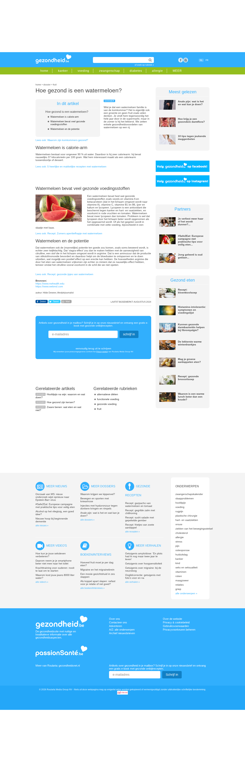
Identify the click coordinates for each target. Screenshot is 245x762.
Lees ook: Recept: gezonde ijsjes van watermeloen (64, 274)
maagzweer (182, 580)
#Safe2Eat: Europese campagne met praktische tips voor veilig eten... (190, 240)
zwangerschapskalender (189, 494)
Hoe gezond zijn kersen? (61, 402)
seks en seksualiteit (186, 567)
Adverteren (115, 626)
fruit (99, 408)
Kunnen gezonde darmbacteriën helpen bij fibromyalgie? (191, 327)
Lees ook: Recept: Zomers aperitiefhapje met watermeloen (69, 233)
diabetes (136, 70)
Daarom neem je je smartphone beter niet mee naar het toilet (54, 562)
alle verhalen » (132, 582)
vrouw (178, 524)
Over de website (172, 618)
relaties (179, 584)
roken (178, 576)
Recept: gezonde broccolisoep (188, 378)
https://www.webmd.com (49, 286)
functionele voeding (108, 399)
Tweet (56, 301)
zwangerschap (109, 70)
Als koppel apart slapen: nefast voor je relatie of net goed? (97, 582)
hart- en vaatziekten (186, 520)
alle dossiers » (87, 520)
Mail (68, 301)
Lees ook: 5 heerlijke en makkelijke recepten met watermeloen (71, 166)
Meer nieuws (56, 486)
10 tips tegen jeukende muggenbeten (192, 137)
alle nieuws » (42, 525)
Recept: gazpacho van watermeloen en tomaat (138, 504)
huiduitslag (181, 554)
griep (178, 589)
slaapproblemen (184, 498)
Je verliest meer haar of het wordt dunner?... (190, 221)
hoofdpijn (180, 502)
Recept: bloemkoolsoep (187, 291)
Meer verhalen (148, 545)
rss (185, 60)
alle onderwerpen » (186, 593)
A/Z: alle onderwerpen (122, 629)
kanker (63, 70)
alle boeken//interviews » (92, 588)
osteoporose (182, 550)
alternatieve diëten (107, 394)
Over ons (114, 618)
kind (177, 563)
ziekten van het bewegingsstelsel (194, 528)
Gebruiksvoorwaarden (176, 626)
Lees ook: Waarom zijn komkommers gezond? (62, 140)
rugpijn (179, 511)
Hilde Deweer (49, 292)
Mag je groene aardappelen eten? (189, 360)
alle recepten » (132, 531)
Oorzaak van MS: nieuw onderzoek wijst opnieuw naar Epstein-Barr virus (52, 497)
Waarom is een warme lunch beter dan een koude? (191, 396)
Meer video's (56, 545)
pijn (177, 545)
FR (207, 60)
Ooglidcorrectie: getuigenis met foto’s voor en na (143, 576)
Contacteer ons (118, 622)
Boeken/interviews (95, 554)
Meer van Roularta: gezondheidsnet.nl (58, 665)
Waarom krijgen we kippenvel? (97, 494)
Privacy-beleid (102, 352)
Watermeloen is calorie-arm (64, 116)
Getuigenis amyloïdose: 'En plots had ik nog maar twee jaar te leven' (143, 556)
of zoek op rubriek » (144, 65)
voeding (83, 70)
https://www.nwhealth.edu (50, 283)
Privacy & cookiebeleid (176, 622)
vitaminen (180, 571)
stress (178, 541)
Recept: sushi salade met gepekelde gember (139, 519)
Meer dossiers (103, 486)
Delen (43, 301)
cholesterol (181, 532)
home (44, 70)
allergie (157, 70)
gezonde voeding (107, 404)
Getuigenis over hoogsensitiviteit (143, 563)
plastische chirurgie (186, 515)
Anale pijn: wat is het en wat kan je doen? (191, 103)
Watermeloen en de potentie (64, 129)
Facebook (180, 60)
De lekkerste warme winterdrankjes (190, 343)
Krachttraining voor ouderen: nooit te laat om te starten (55, 569)
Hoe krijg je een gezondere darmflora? (191, 120)
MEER (177, 70)
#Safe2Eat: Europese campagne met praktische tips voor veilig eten (55, 505)
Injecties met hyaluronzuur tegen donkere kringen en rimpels (98, 507)
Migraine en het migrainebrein (97, 569)
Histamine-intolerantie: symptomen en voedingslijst (192, 309)
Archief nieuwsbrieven (122, 633)
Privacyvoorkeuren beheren (179, 629)
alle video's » (42, 582)
